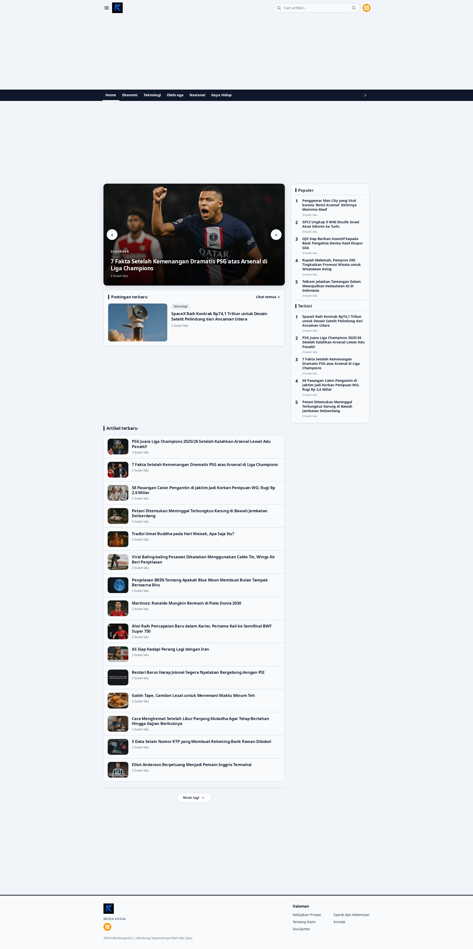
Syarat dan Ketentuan (352, 914)
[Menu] (106, 7)
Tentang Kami (304, 921)
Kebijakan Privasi (307, 914)
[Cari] (354, 8)
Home (110, 95)
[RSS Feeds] (367, 8)
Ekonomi (130, 95)
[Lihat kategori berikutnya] (365, 95)
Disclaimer (301, 929)
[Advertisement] (236, 52)
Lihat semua (268, 297)
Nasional (197, 95)
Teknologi (152, 95)
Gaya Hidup (221, 95)
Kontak (339, 921)
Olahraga (175, 95)
